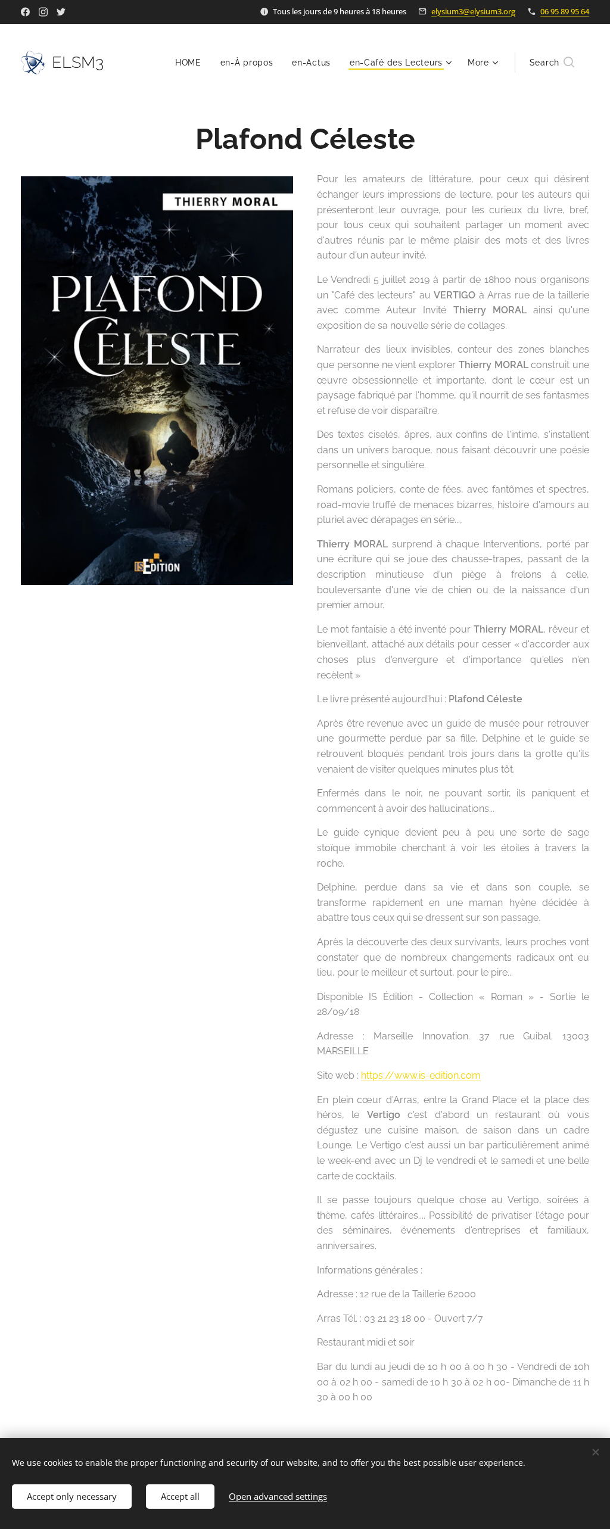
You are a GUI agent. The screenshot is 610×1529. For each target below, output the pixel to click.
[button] (552, 62)
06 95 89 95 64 (564, 11)
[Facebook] (25, 12)
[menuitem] (191, 62)
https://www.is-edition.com (421, 1075)
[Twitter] (61, 12)
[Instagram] (43, 12)
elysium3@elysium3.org (473, 11)
